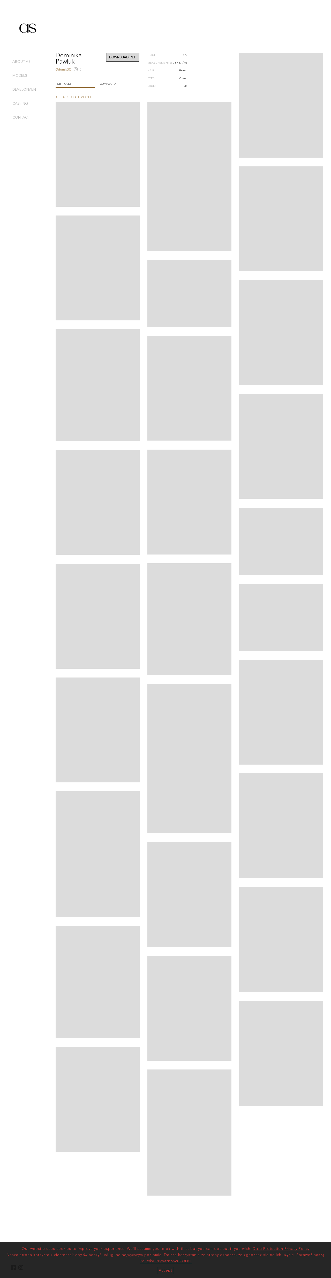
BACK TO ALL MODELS (76, 97)
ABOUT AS (21, 62)
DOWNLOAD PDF (122, 57)
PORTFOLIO (63, 84)
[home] (28, 42)
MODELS (19, 76)
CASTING (20, 103)
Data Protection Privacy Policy (281, 1249)
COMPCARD (108, 84)
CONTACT (21, 117)
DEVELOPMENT (25, 89)
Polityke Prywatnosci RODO (166, 1261)
